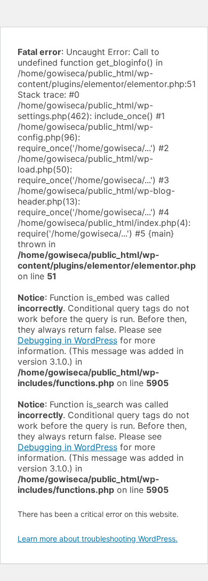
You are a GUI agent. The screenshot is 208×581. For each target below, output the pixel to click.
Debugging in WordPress (67, 340)
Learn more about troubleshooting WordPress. (98, 538)
